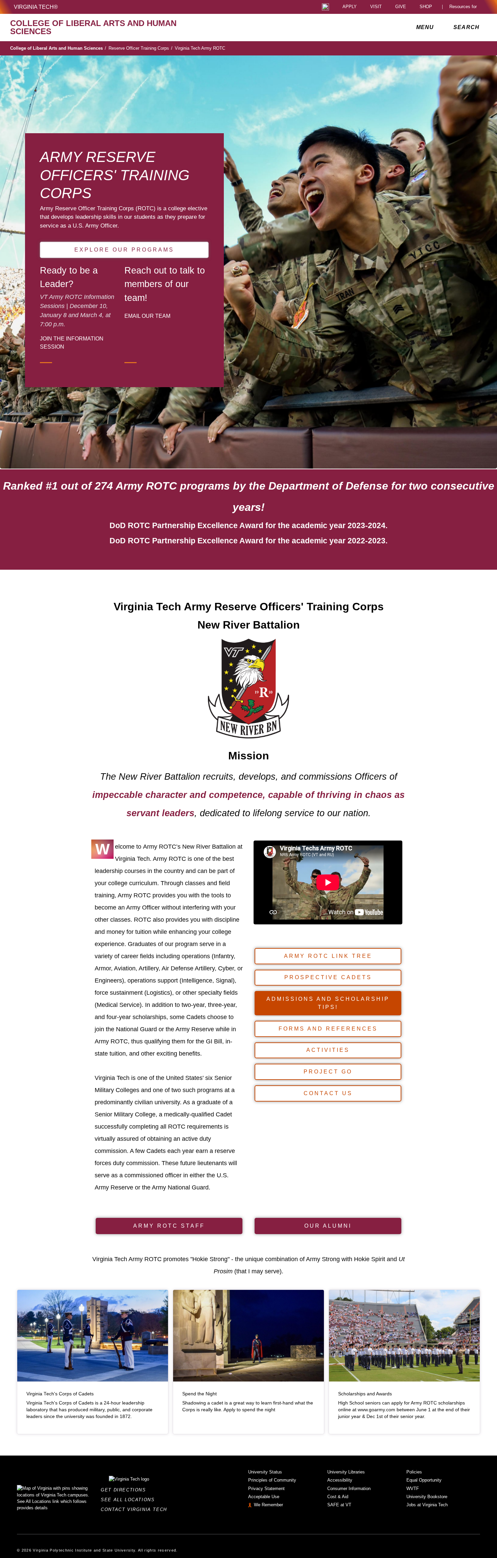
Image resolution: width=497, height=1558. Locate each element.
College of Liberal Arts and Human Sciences (58, 48)
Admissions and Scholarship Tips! (327, 1003)
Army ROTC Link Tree (328, 956)
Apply (349, 7)
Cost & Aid (337, 1496)
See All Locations (129, 1499)
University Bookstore (426, 1496)
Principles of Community (272, 1480)
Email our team (147, 316)
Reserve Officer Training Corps (140, 48)
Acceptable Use (263, 1496)
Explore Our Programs (124, 250)
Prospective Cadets (328, 977)
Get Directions (125, 1489)
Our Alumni (328, 1226)
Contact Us (328, 1093)
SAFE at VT (339, 1504)
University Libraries (346, 1471)
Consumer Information (349, 1488)
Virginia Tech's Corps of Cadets (60, 1393)
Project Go (328, 1072)
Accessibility (339, 1480)
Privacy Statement (266, 1488)
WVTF (412, 1488)
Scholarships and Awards (365, 1393)
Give (400, 7)
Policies (414, 1471)
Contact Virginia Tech (136, 1509)
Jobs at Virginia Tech (427, 1504)
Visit (376, 7)
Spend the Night (199, 1393)
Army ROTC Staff (169, 1226)
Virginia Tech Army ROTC (200, 48)
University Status (265, 1471)
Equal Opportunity (424, 1480)
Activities (328, 1050)
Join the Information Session (71, 342)
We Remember (268, 1504)
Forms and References (328, 1029)
